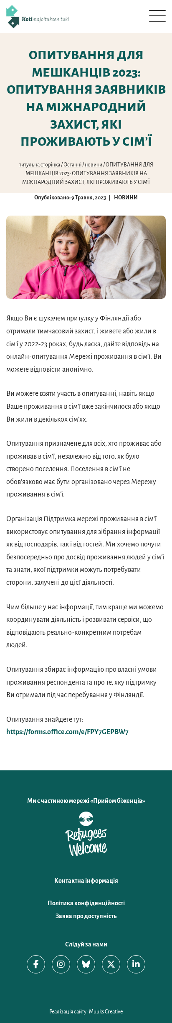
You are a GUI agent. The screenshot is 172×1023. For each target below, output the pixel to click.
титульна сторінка (39, 165)
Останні (72, 165)
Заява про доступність (86, 916)
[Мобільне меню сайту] (157, 16)
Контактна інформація (86, 880)
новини (93, 165)
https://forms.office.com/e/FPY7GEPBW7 (67, 732)
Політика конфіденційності (86, 903)
